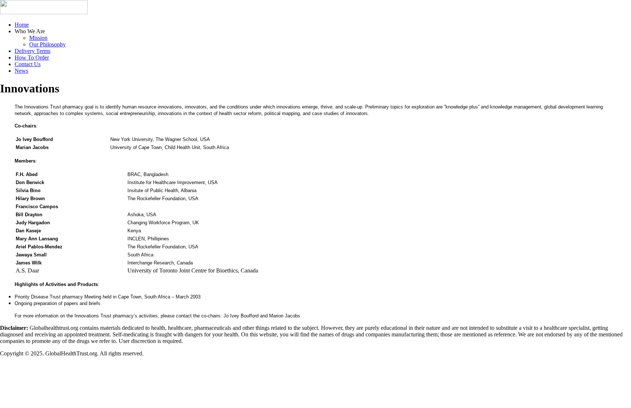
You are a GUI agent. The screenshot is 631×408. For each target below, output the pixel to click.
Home (22, 25)
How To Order (32, 57)
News (21, 71)
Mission (38, 38)
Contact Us (28, 64)
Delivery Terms (32, 51)
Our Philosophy (47, 44)
